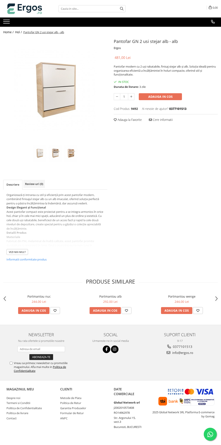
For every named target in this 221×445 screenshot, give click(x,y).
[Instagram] (114, 349)
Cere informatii (162, 120)
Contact (11, 418)
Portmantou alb (110, 296)
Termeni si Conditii (18, 403)
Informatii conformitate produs (26, 259)
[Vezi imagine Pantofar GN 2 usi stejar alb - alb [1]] (55, 153)
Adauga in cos (160, 97)
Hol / (19, 32)
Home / (8, 32)
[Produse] (7, 23)
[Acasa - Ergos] (24, 8)
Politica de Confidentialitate (24, 408)
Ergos (117, 48)
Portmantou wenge (182, 296)
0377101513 (182, 346)
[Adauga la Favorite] (55, 310)
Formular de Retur (72, 413)
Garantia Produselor (73, 408)
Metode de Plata (70, 398)
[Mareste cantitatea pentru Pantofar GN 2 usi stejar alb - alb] (131, 96)
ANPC (64, 418)
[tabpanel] (55, 91)
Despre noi (13, 398)
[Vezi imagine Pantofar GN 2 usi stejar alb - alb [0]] (39, 153)
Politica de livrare (17, 413)
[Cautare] (122, 8)
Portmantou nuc (39, 296)
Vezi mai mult (17, 252)
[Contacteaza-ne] (213, 21)
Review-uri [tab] (34, 184)
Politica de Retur (70, 403)
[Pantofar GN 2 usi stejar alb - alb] (55, 91)
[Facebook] (106, 349)
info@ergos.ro (182, 352)
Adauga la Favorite (129, 120)
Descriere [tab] (12, 184)
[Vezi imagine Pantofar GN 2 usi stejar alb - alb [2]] (71, 153)
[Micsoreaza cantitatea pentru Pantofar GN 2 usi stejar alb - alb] (117, 96)
